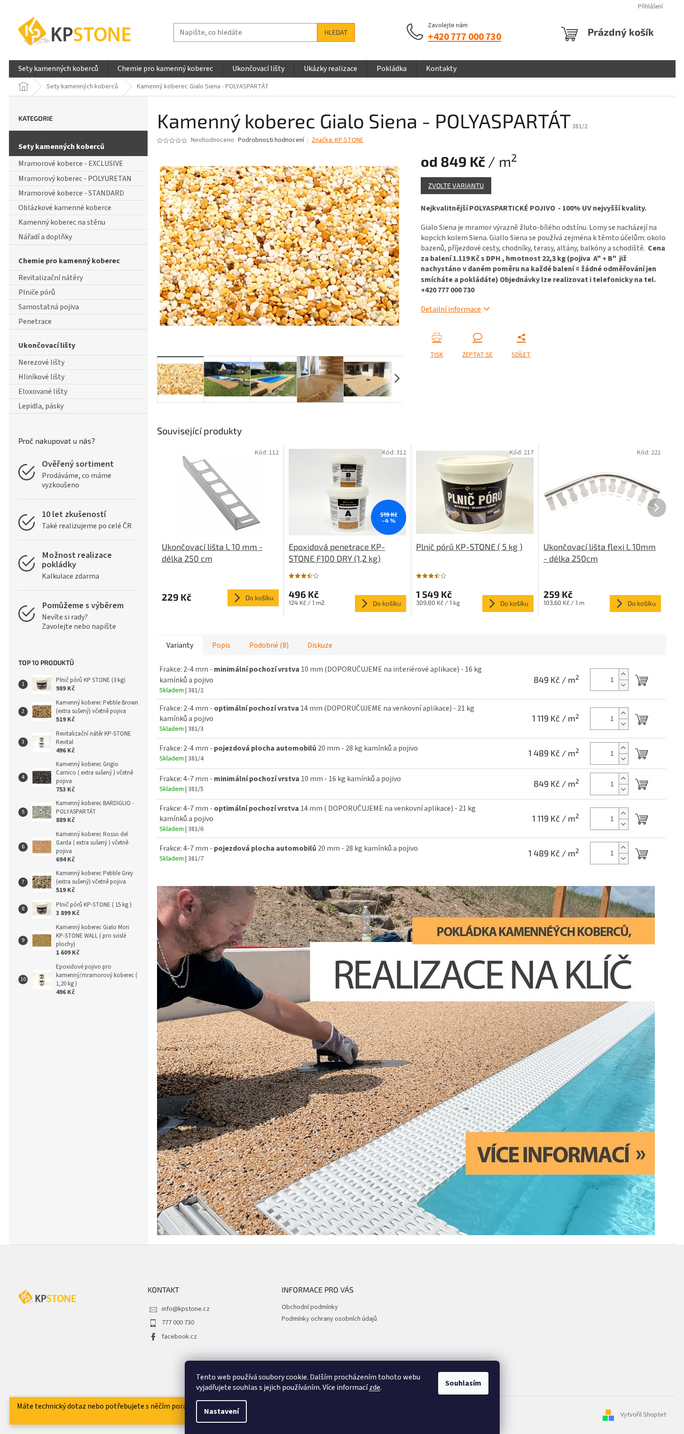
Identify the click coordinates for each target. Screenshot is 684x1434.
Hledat (335, 32)
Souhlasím (463, 1383)
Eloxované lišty (42, 391)
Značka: (337, 140)
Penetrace (35, 321)
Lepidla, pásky (40, 406)
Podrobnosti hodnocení (271, 140)
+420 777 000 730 (464, 37)
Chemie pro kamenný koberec (69, 261)
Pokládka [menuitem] (392, 68)
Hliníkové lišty (41, 377)
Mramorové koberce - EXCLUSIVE (70, 163)
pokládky (59, 564)
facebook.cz (179, 1336)
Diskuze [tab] (319, 645)
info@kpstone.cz (186, 1309)
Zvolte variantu (456, 185)
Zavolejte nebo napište (79, 626)
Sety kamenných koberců (61, 146)
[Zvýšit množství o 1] (623, 674)
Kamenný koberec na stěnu (61, 222)
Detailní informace (451, 309)
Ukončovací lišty (46, 345)
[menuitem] (58, 69)
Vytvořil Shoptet (643, 1414)
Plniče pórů (36, 292)
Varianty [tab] (179, 645)
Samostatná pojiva (48, 307)
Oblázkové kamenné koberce (64, 208)
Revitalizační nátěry (50, 278)
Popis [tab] (221, 645)
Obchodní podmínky (310, 1307)
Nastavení (221, 1411)
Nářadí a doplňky (45, 237)
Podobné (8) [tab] (269, 645)
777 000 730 (178, 1322)
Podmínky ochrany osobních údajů (329, 1319)
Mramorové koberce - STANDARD (71, 193)
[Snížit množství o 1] (623, 685)
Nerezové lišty (41, 362)
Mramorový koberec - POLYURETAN (75, 178)
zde (374, 1387)
